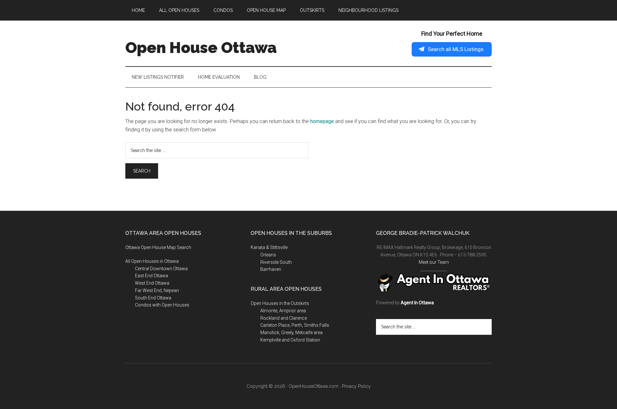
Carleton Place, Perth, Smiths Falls (294, 325)
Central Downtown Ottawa (161, 268)
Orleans (268, 254)
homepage (322, 121)
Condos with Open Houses (162, 304)
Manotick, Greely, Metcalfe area (291, 332)
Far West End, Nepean (157, 290)
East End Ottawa (151, 275)
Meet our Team (434, 262)
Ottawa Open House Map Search (158, 247)
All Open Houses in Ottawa (152, 261)
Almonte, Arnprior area (283, 310)
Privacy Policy (356, 386)
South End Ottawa (153, 297)
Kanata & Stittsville (269, 247)
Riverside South (276, 262)
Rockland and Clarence (283, 318)
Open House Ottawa (201, 48)
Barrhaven (270, 269)
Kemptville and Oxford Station (290, 339)
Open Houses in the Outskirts (280, 303)
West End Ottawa (152, 283)
